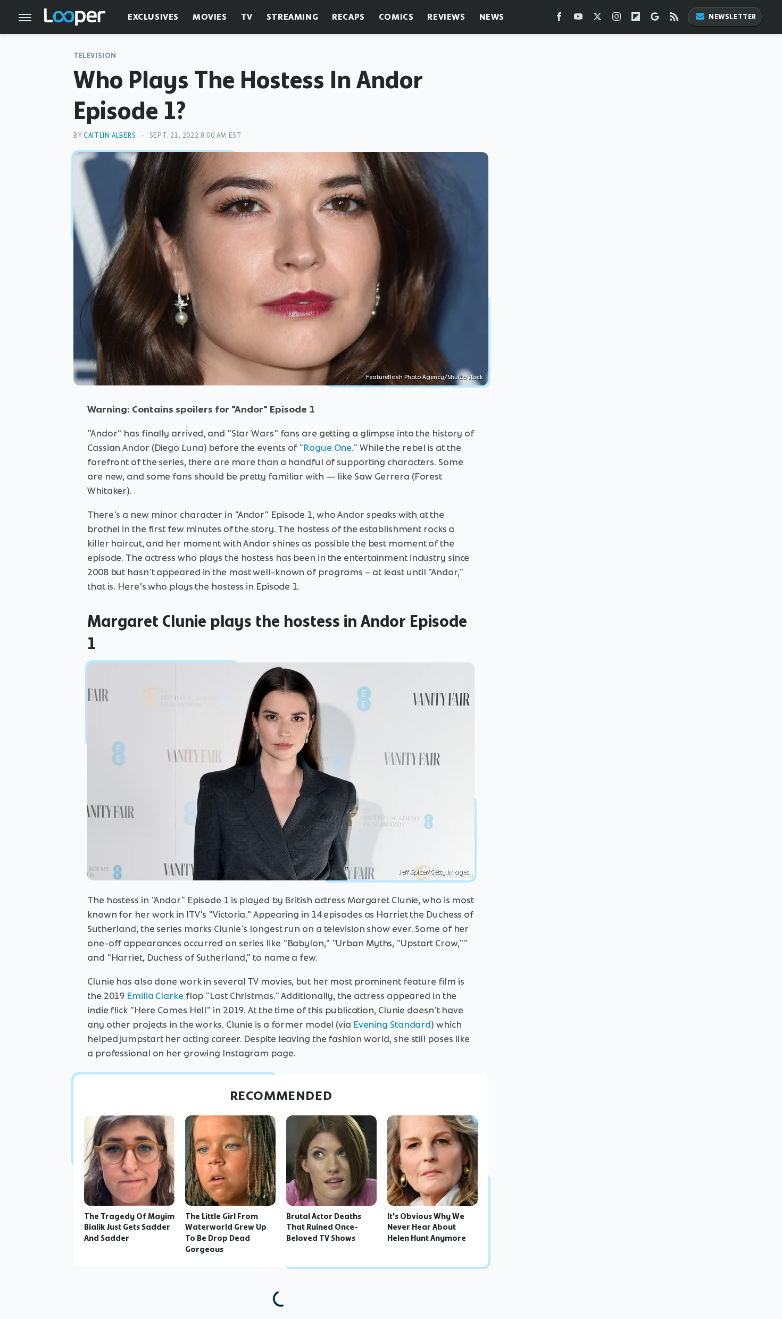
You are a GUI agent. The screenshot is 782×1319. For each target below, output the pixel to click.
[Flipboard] (635, 18)
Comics (396, 16)
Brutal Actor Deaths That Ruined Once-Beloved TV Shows (323, 1227)
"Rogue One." (328, 447)
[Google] (655, 18)
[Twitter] (597, 18)
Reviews (446, 16)
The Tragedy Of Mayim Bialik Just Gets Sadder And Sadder (129, 1227)
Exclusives (153, 16)
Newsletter (732, 16)
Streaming (292, 16)
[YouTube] (578, 18)
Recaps (348, 16)
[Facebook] (559, 18)
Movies (210, 16)
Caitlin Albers (110, 135)
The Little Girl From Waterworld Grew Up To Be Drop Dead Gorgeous (226, 1233)
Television (95, 55)
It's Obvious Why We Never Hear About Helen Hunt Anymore (426, 1227)
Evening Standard (392, 1024)
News (491, 16)
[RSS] (674, 18)
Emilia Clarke (155, 995)
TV (247, 16)
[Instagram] (616, 18)
